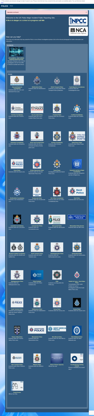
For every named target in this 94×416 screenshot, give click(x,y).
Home (11, 5)
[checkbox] (1, 0)
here (2, 2)
